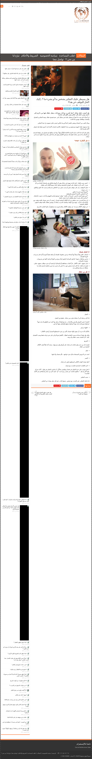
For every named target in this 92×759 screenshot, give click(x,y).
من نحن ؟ (23, 3)
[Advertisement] (46, 38)
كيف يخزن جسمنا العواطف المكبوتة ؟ (17, 207)
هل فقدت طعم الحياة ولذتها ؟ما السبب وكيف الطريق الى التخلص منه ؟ (43, 393)
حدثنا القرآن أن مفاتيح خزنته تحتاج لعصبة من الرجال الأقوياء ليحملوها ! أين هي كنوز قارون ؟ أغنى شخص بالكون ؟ (16, 155)
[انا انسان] (81, 14)
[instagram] (14, 6)
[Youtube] (17, 6)
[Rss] (22, 6)
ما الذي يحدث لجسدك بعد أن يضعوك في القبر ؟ (80, 393)
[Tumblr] (16, 6)
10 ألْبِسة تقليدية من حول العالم (18, 690)
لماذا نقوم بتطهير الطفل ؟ (20, 642)
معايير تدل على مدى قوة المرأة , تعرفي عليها (16, 68)
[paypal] (12, 6)
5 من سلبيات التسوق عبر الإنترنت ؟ (18, 685)
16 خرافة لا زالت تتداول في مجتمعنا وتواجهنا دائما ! (14, 222)
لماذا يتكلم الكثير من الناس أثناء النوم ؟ (17, 187)
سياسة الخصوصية (56, 3)
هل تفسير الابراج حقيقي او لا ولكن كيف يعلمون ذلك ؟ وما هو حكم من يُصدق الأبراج (10, 507)
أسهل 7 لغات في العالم (21, 695)
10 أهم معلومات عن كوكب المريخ (18, 680)
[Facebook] (21, 6)
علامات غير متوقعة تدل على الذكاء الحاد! (17, 717)
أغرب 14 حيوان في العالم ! (20, 217)
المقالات (80, 3)
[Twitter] (19, 6)
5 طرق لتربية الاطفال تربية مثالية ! (18, 669)
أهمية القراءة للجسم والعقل (12, 91)
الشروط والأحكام (41, 3)
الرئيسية (88, 3)
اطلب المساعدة (69, 3)
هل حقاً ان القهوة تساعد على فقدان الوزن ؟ (16, 191)
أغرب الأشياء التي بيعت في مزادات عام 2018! (15, 699)
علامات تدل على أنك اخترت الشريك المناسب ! (15, 124)
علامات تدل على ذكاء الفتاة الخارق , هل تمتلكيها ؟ (15, 73)
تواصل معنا (14, 3)
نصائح (74, 105)
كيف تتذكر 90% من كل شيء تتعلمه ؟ (18, 212)
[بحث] (1, 6)
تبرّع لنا (31, 3)
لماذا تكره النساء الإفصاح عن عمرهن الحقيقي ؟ (15, 196)
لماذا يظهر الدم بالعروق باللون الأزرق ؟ (17, 653)
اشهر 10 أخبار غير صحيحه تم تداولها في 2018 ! (15, 136)
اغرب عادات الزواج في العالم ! (19, 664)
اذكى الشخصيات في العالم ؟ (12, 363)
